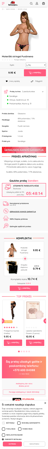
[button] (24, 91)
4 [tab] (26, 45)
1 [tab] (19, 45)
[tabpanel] (24, 31)
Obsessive (21, 114)
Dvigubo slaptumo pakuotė (24, 267)
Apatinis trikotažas (10, 9)
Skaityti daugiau (16, 419)
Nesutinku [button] (34, 444)
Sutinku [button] (12, 444)
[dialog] (24, 424)
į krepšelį (14, 342)
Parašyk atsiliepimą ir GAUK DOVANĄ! (24, 392)
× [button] (45, 403)
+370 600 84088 (24, 370)
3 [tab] (24, 45)
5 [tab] (29, 45)
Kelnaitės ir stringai (22, 9)
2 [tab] (21, 45)
